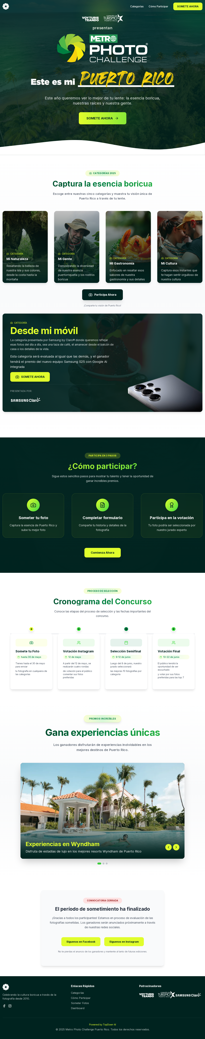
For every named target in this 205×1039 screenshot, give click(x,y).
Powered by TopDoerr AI (102, 1024)
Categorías (77, 992)
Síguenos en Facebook (80, 941)
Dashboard (77, 1008)
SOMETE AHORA (188, 6)
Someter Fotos (80, 1003)
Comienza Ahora (102, 552)
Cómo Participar (81, 998)
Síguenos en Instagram (124, 941)
